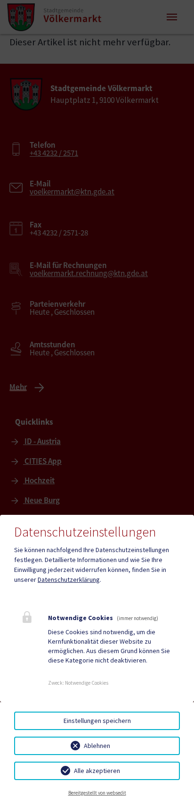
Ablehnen (97, 745)
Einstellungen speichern (97, 720)
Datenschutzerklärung (69, 579)
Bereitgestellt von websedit (97, 792)
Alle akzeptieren (97, 770)
